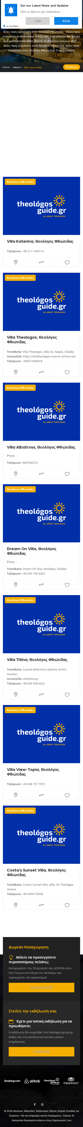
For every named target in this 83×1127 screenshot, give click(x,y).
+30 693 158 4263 (33, 573)
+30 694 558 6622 (33, 683)
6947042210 (30, 462)
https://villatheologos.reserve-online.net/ (49, 356)
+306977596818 (32, 361)
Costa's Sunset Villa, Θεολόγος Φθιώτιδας (36, 872)
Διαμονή (16, 67)
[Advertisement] (41, 123)
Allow (70, 19)
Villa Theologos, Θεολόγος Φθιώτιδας (32, 340)
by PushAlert (12, 23)
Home (6, 67)
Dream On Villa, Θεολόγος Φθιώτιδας (31, 551)
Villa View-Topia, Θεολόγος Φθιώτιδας (33, 772)
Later (49, 19)
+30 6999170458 (32, 894)
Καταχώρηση (40, 987)
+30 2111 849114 (33, 251)
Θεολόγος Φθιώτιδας (20, 182)
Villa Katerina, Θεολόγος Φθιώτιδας (40, 241)
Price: (11, 456)
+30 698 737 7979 (33, 784)
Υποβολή (40, 1051)
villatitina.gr (30, 679)
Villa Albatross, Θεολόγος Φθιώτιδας (41, 447)
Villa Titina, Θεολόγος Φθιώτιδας (37, 659)
